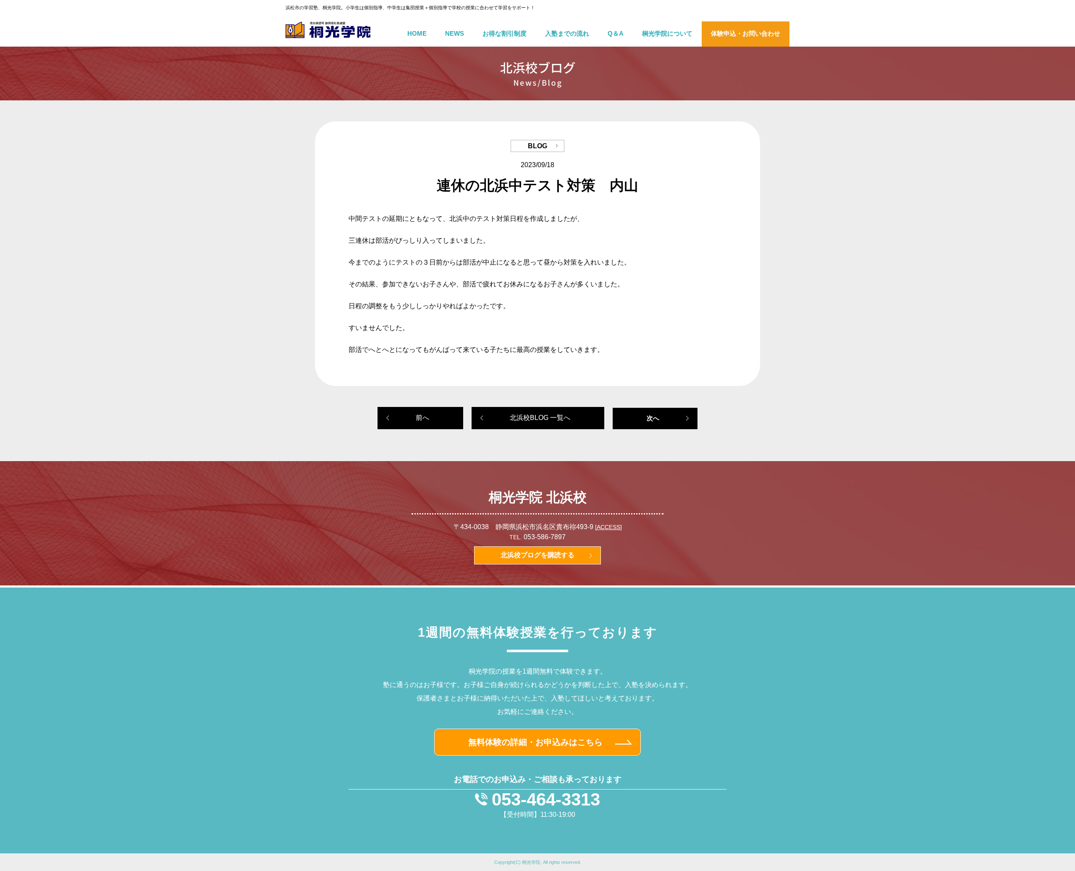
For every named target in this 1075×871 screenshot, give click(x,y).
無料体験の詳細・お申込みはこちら (535, 742)
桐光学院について (667, 33)
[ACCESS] (608, 527)
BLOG (537, 146)
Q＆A (616, 33)
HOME (417, 33)
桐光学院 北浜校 (538, 497)
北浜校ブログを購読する (537, 555)
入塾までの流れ (567, 33)
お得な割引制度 (504, 33)
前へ (422, 417)
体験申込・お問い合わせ (745, 33)
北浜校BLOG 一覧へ (540, 417)
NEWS (454, 33)
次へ (653, 418)
